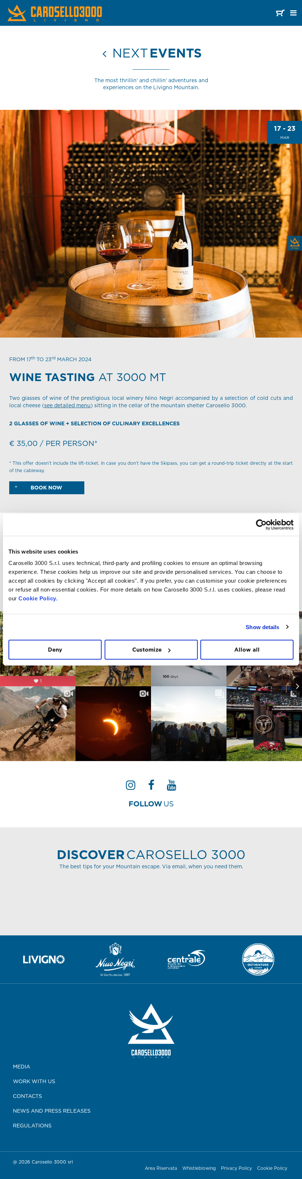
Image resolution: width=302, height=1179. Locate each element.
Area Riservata (161, 1168)
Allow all (247, 649)
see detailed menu (67, 405)
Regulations (32, 1125)
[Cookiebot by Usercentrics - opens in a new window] (261, 524)
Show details (262, 627)
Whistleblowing (199, 1168)
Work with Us (34, 1081)
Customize (147, 649)
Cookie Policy (272, 1168)
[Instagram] (130, 787)
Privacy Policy (236, 1168)
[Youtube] (171, 787)
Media (21, 1066)
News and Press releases (52, 1111)
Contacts (27, 1096)
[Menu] (293, 13)
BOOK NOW (45, 487)
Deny (55, 649)
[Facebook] (151, 787)
